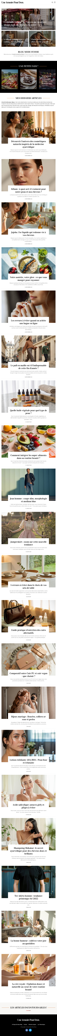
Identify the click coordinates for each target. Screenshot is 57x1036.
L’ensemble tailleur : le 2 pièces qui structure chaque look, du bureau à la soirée (25, 23)
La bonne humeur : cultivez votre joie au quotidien (28, 942)
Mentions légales (32, 1024)
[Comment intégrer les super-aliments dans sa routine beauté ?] (28, 441)
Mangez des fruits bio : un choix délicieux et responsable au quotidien (9, 79)
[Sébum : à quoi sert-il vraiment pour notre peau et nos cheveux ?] (28, 175)
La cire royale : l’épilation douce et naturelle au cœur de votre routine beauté (28, 987)
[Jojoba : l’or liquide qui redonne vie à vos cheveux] (28, 218)
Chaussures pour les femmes (11, 105)
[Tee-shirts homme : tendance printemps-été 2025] (28, 882)
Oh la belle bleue (24, 107)
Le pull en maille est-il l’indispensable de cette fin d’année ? (28, 367)
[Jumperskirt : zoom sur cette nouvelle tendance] (28, 528)
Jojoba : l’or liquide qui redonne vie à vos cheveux (28, 233)
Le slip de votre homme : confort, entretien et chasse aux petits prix (15, 41)
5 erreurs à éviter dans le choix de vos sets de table (28, 586)
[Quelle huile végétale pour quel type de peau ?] (28, 396)
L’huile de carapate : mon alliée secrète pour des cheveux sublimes (41, 41)
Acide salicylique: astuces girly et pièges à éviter (28, 806)
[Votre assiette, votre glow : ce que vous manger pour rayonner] (28, 263)
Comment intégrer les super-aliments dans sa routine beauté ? (28, 456)
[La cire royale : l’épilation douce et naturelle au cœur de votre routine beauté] (28, 970)
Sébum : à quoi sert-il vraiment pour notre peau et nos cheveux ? (28, 190)
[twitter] (30, 1030)
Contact (25, 1024)
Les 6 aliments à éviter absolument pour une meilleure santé (47, 79)
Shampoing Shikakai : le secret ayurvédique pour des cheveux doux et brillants (28, 851)
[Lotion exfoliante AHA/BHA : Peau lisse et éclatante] (28, 746)
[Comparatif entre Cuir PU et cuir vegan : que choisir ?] (28, 659)
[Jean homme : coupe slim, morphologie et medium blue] (28, 485)
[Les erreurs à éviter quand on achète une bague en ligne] (28, 307)
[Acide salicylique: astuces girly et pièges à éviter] (28, 791)
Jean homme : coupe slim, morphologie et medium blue (28, 500)
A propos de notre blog (17, 1024)
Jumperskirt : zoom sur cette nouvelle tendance (28, 543)
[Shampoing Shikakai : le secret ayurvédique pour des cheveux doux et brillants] (28, 834)
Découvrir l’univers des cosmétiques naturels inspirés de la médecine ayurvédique (28, 144)
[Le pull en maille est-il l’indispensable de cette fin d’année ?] (28, 351)
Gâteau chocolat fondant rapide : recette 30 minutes (28, 80)
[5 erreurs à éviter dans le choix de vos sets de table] (28, 571)
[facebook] (26, 1030)
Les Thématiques (41, 1024)
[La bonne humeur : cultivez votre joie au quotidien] (28, 927)
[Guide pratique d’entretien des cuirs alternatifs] (28, 616)
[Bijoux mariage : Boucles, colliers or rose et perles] (28, 703)
